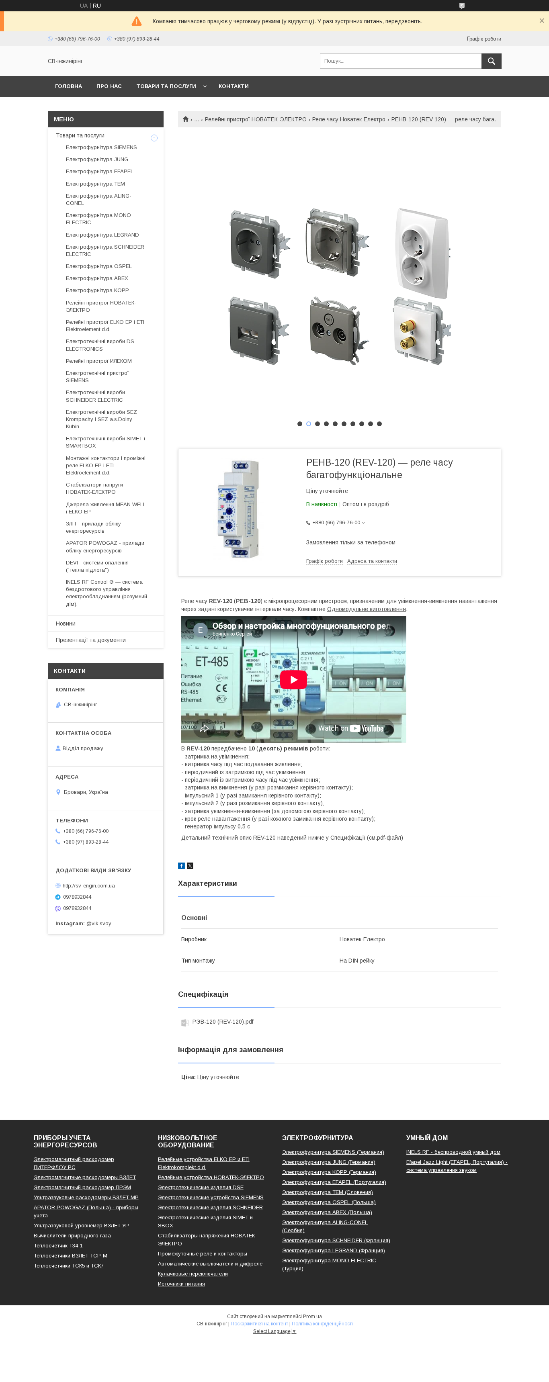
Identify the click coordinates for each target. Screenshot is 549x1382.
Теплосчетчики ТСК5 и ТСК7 (69, 1266)
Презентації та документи (91, 640)
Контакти (234, 86)
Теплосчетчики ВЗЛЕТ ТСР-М (70, 1256)
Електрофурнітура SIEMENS (101, 147)
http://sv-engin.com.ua (89, 886)
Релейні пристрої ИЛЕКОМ (99, 361)
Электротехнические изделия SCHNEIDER (210, 1207)
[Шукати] (491, 61)
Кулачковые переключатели (193, 1274)
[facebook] (181, 867)
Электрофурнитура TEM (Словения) (327, 1192)
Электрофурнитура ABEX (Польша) (327, 1212)
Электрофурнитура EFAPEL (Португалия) (334, 1182)
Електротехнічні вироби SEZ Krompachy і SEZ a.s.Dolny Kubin (101, 419)
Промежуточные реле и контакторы (202, 1254)
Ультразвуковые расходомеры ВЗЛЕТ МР (86, 1197)
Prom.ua (312, 1316)
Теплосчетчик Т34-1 (58, 1246)
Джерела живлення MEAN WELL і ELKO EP (106, 508)
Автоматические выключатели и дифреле (210, 1264)
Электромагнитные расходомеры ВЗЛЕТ (85, 1177)
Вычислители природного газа (72, 1236)
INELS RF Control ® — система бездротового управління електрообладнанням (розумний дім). (106, 593)
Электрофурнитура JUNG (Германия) (328, 1162)
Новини (66, 623)
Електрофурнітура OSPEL (99, 266)
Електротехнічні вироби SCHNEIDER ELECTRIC (95, 396)
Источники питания (181, 1284)
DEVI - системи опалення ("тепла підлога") (97, 566)
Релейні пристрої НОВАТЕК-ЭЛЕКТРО (256, 119)
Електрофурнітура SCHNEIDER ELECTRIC (105, 250)
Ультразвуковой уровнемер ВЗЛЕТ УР (81, 1226)
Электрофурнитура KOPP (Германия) (329, 1172)
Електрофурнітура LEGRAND (102, 235)
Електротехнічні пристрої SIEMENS (97, 376)
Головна (68, 86)
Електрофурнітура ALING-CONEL (98, 199)
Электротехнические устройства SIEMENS (211, 1197)
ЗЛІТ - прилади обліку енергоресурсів (93, 527)
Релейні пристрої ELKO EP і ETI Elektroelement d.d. (105, 325)
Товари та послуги (166, 86)
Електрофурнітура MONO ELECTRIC (98, 218)
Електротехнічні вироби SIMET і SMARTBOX (105, 442)
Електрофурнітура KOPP (97, 290)
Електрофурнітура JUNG (97, 159)
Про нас (109, 86)
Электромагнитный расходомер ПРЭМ (82, 1187)
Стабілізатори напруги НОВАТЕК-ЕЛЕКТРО (94, 488)
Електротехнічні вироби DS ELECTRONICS (100, 345)
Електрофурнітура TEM (95, 184)
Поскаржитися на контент (259, 1324)
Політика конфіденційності (322, 1324)
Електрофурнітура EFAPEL (99, 171)
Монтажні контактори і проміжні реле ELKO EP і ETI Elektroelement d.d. (105, 465)
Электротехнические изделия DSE (201, 1187)
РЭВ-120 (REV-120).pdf (223, 1021)
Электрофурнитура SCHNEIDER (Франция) (336, 1240)
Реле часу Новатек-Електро (348, 119)
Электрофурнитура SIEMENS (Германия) (333, 1152)
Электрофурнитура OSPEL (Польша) (329, 1202)
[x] (190, 867)
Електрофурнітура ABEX (97, 278)
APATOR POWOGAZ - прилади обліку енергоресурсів (105, 546)
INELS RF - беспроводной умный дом (453, 1152)
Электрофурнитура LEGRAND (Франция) (333, 1250)
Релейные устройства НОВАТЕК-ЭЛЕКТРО (211, 1177)
